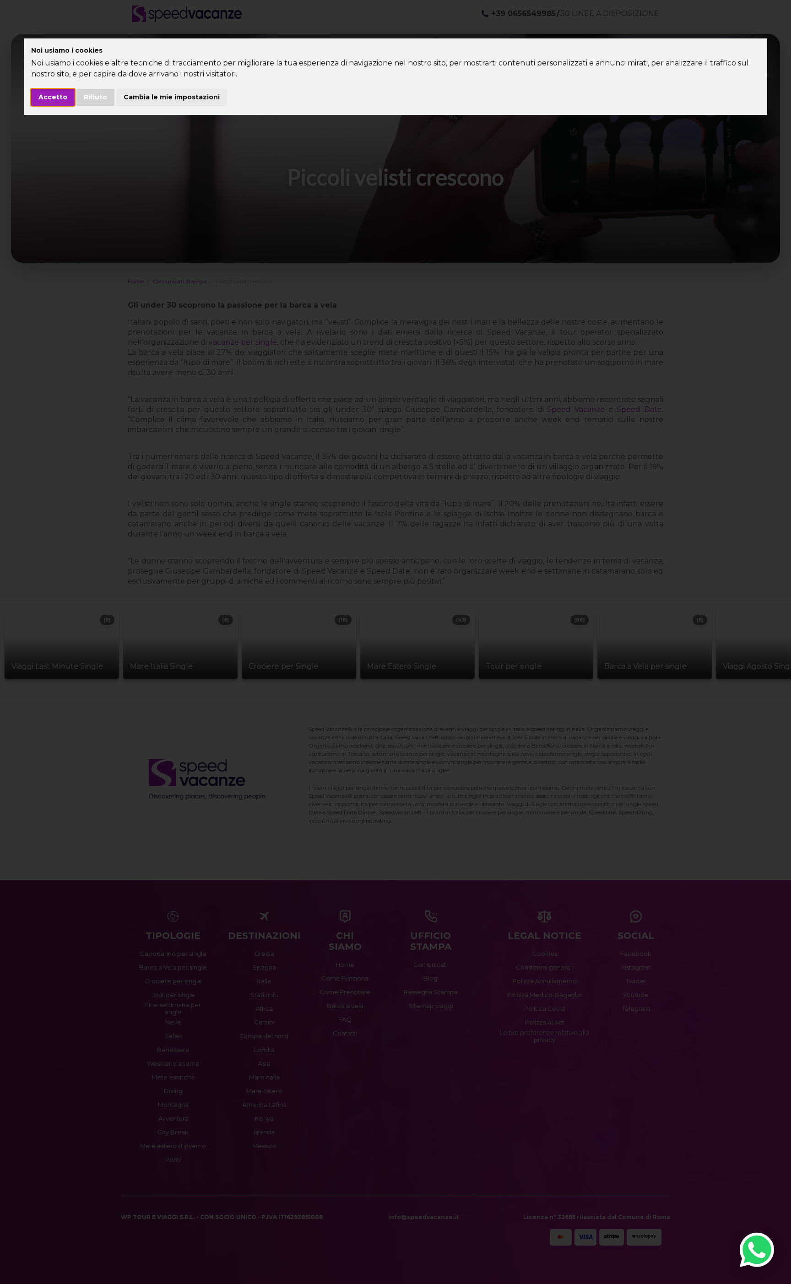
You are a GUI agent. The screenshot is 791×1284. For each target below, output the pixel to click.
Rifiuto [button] (95, 97)
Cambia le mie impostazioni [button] (172, 97)
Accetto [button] (52, 97)
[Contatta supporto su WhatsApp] (756, 1249)
